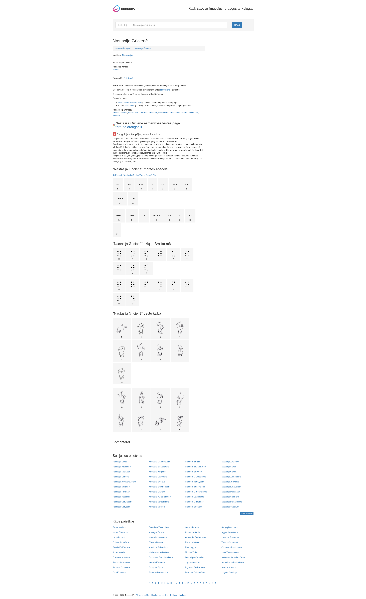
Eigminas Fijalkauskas (195, 567)
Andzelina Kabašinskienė (232, 562)
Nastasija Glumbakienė (195, 476)
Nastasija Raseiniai (121, 496)
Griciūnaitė (193, 112)
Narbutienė (165, 89)
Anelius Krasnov (228, 567)
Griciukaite (133, 112)
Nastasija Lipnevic (121, 476)
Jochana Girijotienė (121, 567)
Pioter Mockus (119, 527)
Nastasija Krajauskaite (231, 486)
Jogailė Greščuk (192, 562)
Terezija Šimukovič (229, 542)
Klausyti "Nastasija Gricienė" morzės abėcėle (135, 175)
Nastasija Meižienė (121, 486)
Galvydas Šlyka (156, 567)
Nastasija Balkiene (193, 471)
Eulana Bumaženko (121, 542)
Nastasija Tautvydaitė (194, 481)
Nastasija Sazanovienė (195, 466)
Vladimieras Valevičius (159, 552)
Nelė (120, 102)
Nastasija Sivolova (157, 481)
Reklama (173, 595)
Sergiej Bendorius (229, 527)
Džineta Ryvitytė (156, 542)
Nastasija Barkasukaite (231, 501)
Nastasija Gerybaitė (121, 506)
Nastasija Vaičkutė (157, 506)
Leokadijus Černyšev (194, 557)
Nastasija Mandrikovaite (159, 461)
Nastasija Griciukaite (194, 501)
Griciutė (116, 115)
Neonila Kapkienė (157, 562)
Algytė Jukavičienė (229, 532)
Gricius (116, 112)
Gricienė (128, 78)
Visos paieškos (247, 513)
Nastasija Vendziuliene (159, 501)
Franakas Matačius (121, 557)
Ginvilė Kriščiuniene (121, 547)
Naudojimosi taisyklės (159, 595)
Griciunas (143, 112)
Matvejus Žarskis (156, 532)
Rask (237, 25)
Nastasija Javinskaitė (194, 496)
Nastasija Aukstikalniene (160, 496)
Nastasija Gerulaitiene (123, 501)
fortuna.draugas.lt (129, 126)
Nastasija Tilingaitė (121, 491)
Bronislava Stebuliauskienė (161, 557)
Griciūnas (153, 112)
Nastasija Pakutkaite (230, 491)
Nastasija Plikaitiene (122, 466)
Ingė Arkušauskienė (158, 537)
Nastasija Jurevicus (230, 481)
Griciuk (184, 112)
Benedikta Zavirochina (159, 527)
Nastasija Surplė (192, 461)
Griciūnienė (175, 112)
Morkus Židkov (191, 552)
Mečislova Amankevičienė (233, 557)
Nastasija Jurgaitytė (158, 471)
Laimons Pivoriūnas (230, 537)
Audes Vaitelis (119, 552)
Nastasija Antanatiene (231, 476)
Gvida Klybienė (192, 527)
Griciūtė (123, 112)
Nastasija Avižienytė (230, 461)
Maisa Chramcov (120, 532)
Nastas (116, 69)
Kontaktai (182, 595)
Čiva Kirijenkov (119, 572)
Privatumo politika (143, 595)
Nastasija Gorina (228, 471)
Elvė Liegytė (190, 547)
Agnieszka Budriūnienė (195, 537)
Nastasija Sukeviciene (195, 486)
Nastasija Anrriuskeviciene (124, 481)
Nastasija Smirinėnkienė (160, 486)
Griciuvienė (163, 112)
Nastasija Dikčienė (157, 491)
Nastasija (127, 55)
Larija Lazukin (119, 537)
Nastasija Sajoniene (230, 496)
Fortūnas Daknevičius (195, 572)
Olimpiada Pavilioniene (231, 547)
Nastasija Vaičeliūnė (230, 506)
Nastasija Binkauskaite (159, 466)
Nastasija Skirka (228, 466)
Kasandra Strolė (192, 532)
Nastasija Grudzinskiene (196, 491)
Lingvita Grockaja (229, 572)
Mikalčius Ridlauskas (158, 547)
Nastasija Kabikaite (121, 471)
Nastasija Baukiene (193, 506)
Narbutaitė (136, 102)
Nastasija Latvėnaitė (158, 476)
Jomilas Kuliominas (121, 562)
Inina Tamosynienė (230, 552)
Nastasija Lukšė (120, 461)
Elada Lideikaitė (192, 542)
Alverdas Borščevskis (158, 572)
